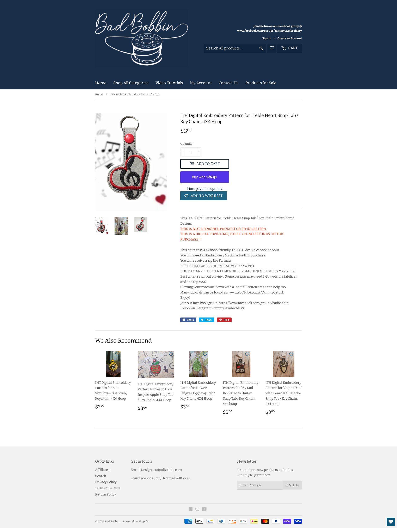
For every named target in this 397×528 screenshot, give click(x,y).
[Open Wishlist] (391, 522)
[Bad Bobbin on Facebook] (190, 509)
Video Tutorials (169, 83)
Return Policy (105, 494)
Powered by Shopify (135, 521)
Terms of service (107, 488)
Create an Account (289, 38)
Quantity (186, 144)
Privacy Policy (105, 482)
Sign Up (292, 485)
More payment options (204, 189)
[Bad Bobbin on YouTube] (204, 509)
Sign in (266, 38)
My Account (201, 83)
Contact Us (228, 83)
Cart (292, 48)
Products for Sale (260, 83)
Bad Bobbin (112, 521)
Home (100, 83)
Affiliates (102, 470)
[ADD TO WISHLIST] (117, 354)
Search (100, 476)
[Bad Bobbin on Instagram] (197, 509)
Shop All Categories (130, 83)
